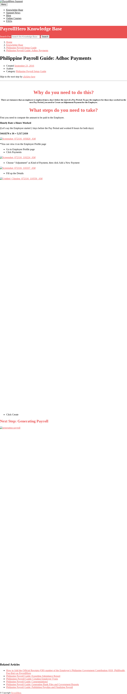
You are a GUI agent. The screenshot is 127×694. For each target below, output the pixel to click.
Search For (5, 36)
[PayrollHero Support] (11, 1)
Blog (8, 15)
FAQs (9, 21)
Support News (13, 12)
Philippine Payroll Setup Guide (31, 71)
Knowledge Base (14, 10)
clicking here (29, 76)
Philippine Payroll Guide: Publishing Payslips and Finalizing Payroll (39, 687)
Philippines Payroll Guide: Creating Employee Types (32, 679)
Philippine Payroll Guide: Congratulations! (27, 681)
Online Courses (13, 18)
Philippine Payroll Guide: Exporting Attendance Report (33, 676)
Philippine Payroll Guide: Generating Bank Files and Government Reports (42, 684)
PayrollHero (16, 693)
